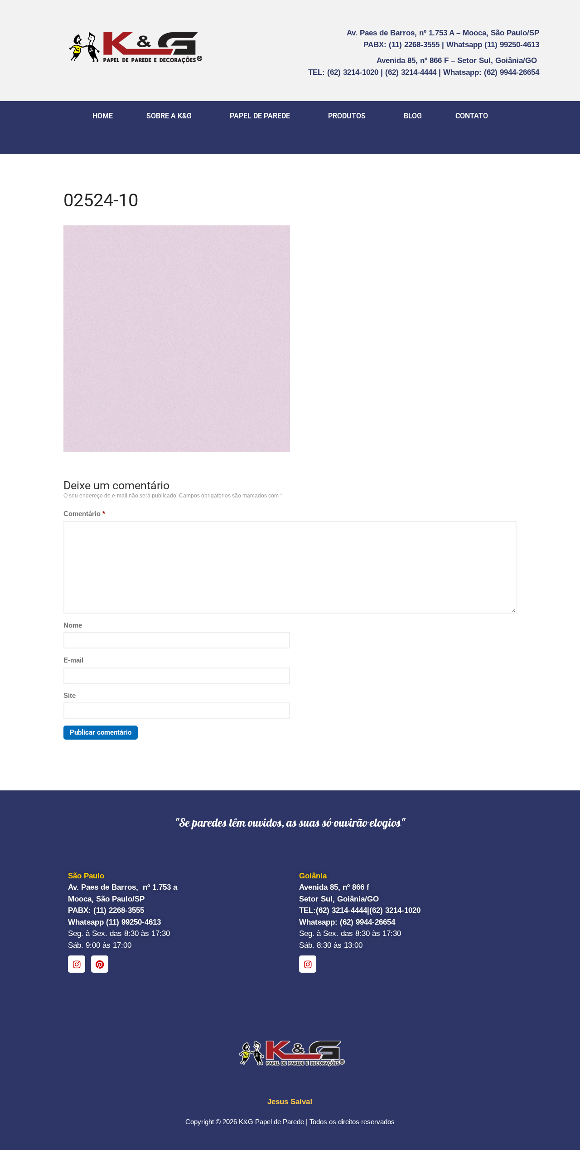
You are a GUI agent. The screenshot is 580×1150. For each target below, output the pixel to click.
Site (69, 695)
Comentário (84, 513)
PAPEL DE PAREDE (260, 116)
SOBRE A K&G (169, 116)
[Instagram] (76, 964)
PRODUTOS (347, 116)
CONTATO (471, 116)
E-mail (73, 660)
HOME (102, 116)
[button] (171, 116)
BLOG (413, 116)
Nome (72, 625)
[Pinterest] (99, 964)
